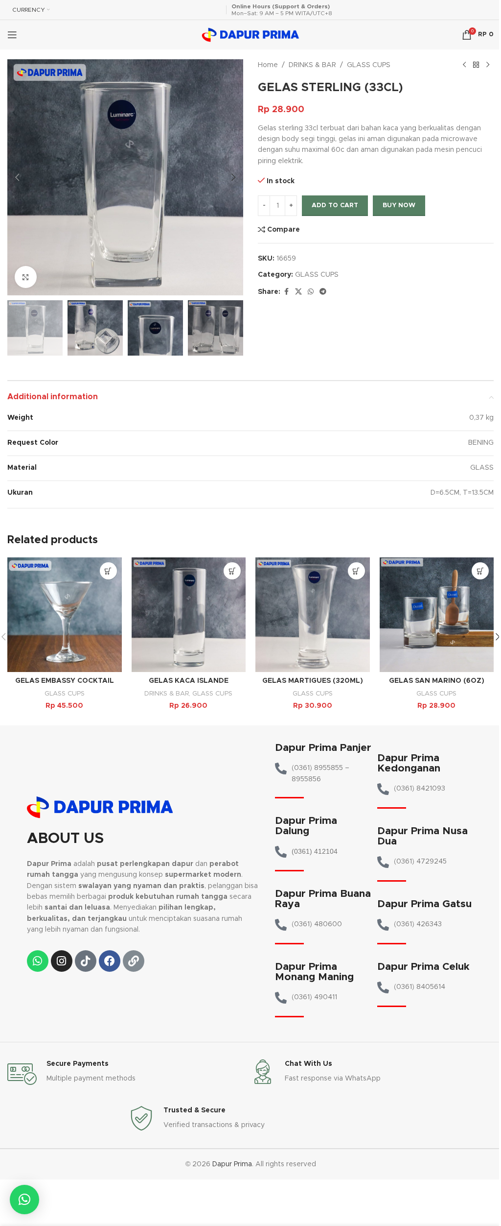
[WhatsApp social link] (311, 292)
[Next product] (488, 65)
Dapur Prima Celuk (423, 967)
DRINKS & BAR (312, 65)
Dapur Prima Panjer (323, 748)
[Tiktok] (85, 961)
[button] (17, 177)
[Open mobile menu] (12, 35)
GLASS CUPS (368, 65)
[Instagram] (61, 961)
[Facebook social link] (286, 292)
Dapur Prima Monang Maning (314, 972)
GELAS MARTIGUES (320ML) (312, 680)
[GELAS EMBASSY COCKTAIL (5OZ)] (64, 614)
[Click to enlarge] (26, 277)
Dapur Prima (232, 1164)
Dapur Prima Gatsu (424, 904)
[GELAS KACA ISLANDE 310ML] (189, 614)
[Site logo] (250, 34)
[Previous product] (464, 65)
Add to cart (335, 205)
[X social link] (298, 292)
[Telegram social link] (323, 292)
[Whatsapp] (37, 961)
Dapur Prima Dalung (306, 826)
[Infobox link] (128, 1074)
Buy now (399, 205)
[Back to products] (476, 65)
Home (268, 65)
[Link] (133, 961)
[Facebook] (109, 961)
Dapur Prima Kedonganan (408, 763)
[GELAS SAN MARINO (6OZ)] (437, 614)
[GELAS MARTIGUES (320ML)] (312, 614)
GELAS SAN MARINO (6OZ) (436, 680)
